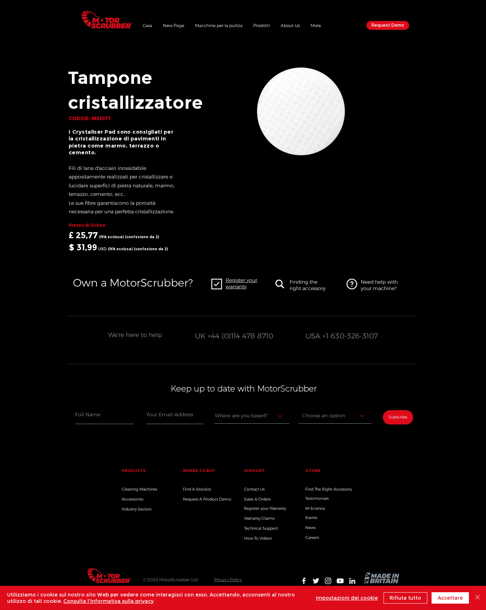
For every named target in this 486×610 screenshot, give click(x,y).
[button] (261, 24)
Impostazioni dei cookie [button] (347, 598)
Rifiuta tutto (405, 598)
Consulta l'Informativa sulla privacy (108, 601)
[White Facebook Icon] (304, 581)
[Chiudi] (477, 598)
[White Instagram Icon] (328, 581)
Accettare (450, 598)
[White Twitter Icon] (316, 581)
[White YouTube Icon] (340, 581)
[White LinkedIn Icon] (352, 581)
